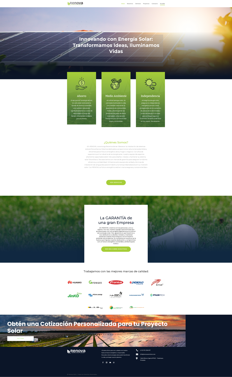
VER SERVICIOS (116, 182)
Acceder (162, 3)
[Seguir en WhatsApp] (113, 362)
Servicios (138, 3)
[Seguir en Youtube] (110, 362)
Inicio (123, 3)
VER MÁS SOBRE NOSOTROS (116, 249)
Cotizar (20, 338)
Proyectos (146, 3)
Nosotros (130, 3)
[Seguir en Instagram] (106, 362)
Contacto (155, 3)
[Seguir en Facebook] (103, 362)
